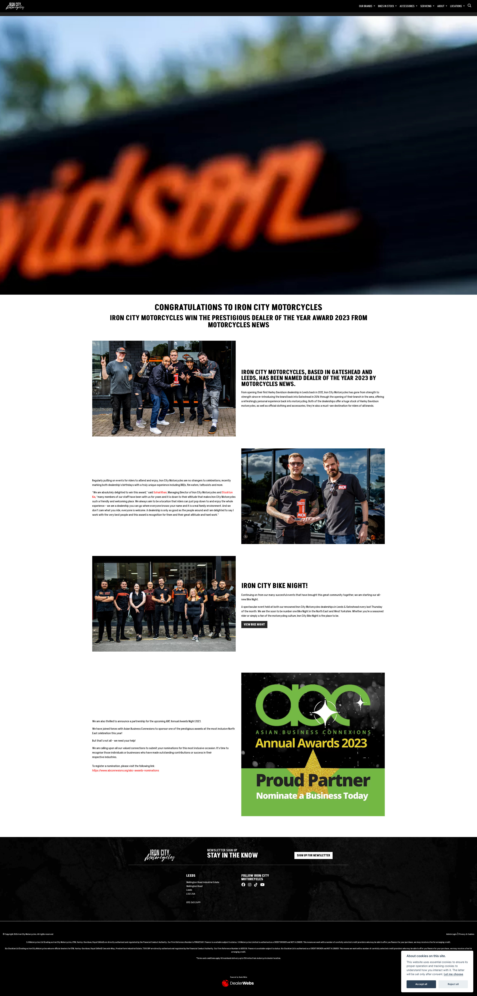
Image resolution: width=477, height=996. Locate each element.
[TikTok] (255, 885)
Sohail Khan (160, 492)
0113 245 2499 (193, 902)
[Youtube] (261, 885)
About (441, 6)
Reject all (453, 984)
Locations (456, 6)
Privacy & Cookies (466, 934)
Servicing (426, 6)
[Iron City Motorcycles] (17, 6)
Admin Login (451, 934)
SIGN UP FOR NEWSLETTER (313, 855)
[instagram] (249, 885)
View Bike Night (254, 624)
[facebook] (243, 885)
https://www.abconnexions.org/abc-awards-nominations (125, 770)
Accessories (407, 6)
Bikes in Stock (386, 6)
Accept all (421, 984)
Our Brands (366, 6)
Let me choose (453, 974)
